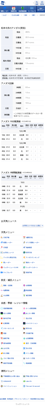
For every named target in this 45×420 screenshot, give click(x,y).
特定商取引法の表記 (37, 399)
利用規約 (10, 399)
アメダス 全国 (15, 15)
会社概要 (3, 399)
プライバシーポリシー (21, 399)
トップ (4, 15)
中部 (25, 15)
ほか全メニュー (41, 9)
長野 (33, 15)
